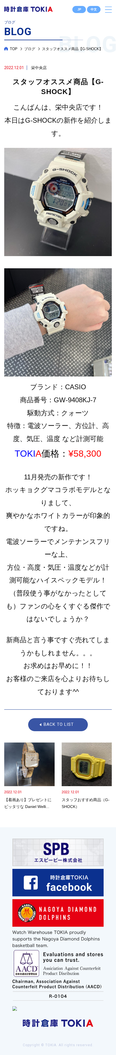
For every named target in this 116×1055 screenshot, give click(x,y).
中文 (94, 9)
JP (79, 9)
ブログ (29, 49)
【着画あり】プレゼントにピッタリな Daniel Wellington (29, 776)
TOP (13, 49)
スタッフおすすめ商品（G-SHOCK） (87, 776)
